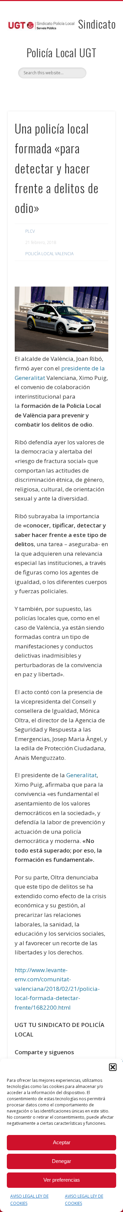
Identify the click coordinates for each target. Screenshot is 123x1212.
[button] (112, 1067)
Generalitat (81, 775)
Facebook (53, 90)
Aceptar (61, 1142)
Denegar (61, 1161)
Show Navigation (99, 61)
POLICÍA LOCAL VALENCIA (49, 254)
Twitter (67, 90)
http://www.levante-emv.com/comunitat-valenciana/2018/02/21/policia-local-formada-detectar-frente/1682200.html (57, 988)
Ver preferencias (61, 1180)
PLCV (30, 231)
